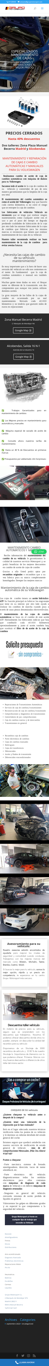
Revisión (8, 1234)
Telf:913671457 (11, 1308)
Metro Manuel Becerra (14, 1305)
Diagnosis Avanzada (13, 1257)
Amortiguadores (11, 1237)
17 (40, 87)
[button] (39, 551)
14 (34, 87)
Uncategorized (27, 1324)
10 (26, 87)
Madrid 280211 (11, 1301)
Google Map (21, 330)
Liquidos (8, 1288)
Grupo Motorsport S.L (13, 1295)
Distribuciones (10, 1247)
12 (30, 87)
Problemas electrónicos (14, 1261)
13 (32, 87)
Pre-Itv (7, 1267)
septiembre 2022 (13, 1324)
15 (36, 87)
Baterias (8, 1278)
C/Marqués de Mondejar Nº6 (16, 1298)
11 (28, 87)
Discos (7, 1244)
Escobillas (9, 1281)
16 (38, 87)
